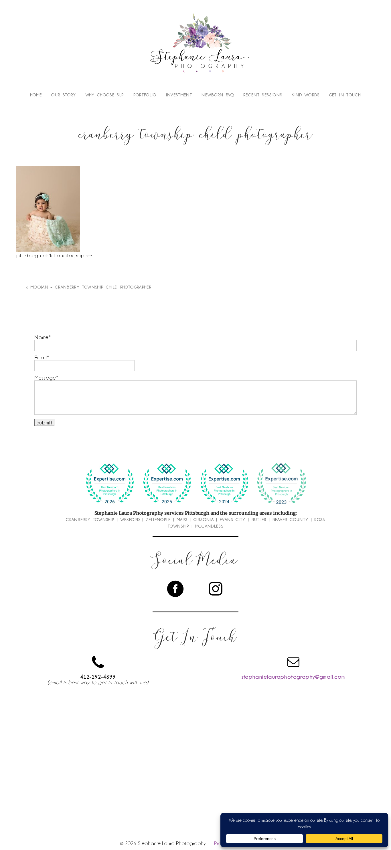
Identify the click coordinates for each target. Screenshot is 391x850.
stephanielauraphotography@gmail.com (293, 676)
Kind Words (306, 95)
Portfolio (145, 95)
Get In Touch (345, 95)
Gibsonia (203, 520)
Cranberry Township (90, 520)
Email (40, 357)
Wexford (130, 520)
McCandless (209, 526)
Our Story (63, 95)
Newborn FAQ (218, 95)
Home (36, 95)
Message (45, 377)
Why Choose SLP (105, 95)
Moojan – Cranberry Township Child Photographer (91, 287)
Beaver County (290, 520)
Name (41, 337)
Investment (179, 95)
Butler (259, 520)
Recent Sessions (262, 95)
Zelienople (158, 520)
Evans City (233, 520)
